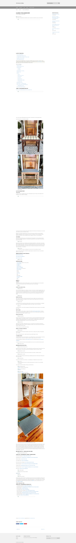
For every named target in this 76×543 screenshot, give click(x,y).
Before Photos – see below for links (21, 83)
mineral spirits (19, 269)
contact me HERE (20, 481)
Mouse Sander (19, 268)
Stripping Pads (19, 263)
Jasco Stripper (19, 262)
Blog (27, 7)
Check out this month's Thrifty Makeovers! (22, 84)
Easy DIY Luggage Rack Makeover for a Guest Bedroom (31, 493)
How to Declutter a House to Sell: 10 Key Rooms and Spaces (56, 25)
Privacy (17, 538)
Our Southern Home (32, 518)
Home (17, 7)
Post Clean (19, 77)
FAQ (24, 7)
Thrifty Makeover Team (21, 85)
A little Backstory (19, 67)
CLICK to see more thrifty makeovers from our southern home (24, 89)
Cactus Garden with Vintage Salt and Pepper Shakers (30, 463)
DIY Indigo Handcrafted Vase (26, 455)
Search (17, 537)
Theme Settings (35, 537)
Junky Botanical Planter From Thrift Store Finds (28, 465)
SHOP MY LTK (18, 473)
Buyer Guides (32, 7)
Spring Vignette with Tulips (20, 59)
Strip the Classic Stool (21, 75)
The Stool (19, 68)
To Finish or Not (20, 81)
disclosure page (39, 61)
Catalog (20, 7)
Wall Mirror (19, 367)
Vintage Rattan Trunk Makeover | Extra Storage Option (30, 457)
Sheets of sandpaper (20, 267)
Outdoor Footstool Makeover (23, 468)
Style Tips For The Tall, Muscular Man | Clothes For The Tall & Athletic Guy (56, 17)
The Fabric (19, 69)
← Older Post (18, 529)
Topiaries (22, 372)
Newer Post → (43, 529)
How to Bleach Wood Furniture (29, 462)
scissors (18, 277)
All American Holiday (20, 542)
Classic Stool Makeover (20, 54)
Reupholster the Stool (19, 82)
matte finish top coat (29, 339)
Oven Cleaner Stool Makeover (20, 256)
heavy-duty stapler (19, 276)
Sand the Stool (20, 76)
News (20, 9)
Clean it (19, 74)
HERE (33, 480)
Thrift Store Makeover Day (20, 66)
